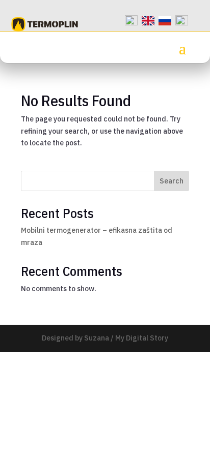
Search (171, 180)
